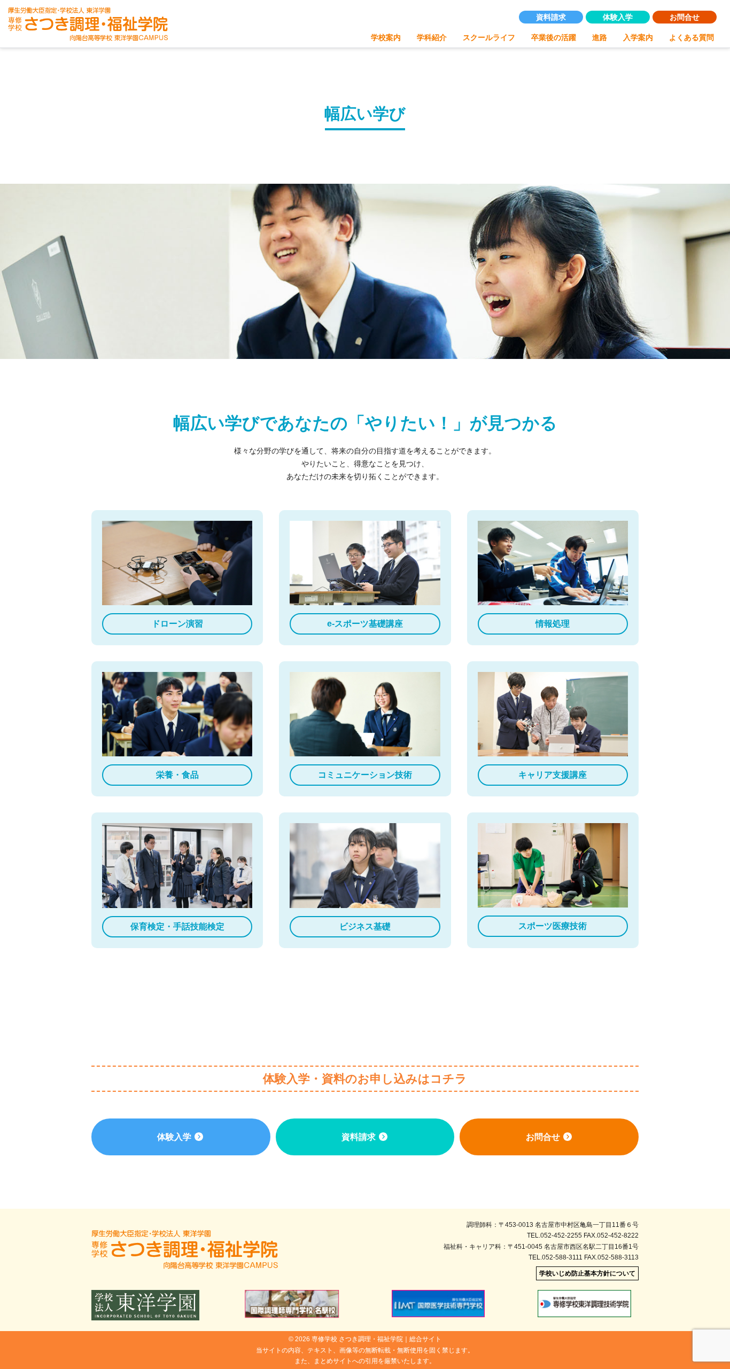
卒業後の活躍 (553, 37)
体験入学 (618, 17)
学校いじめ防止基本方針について (587, 1273)
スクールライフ (489, 37)
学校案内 (386, 37)
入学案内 (638, 37)
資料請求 (551, 17)
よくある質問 (691, 37)
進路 (599, 37)
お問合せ (685, 17)
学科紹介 (432, 37)
